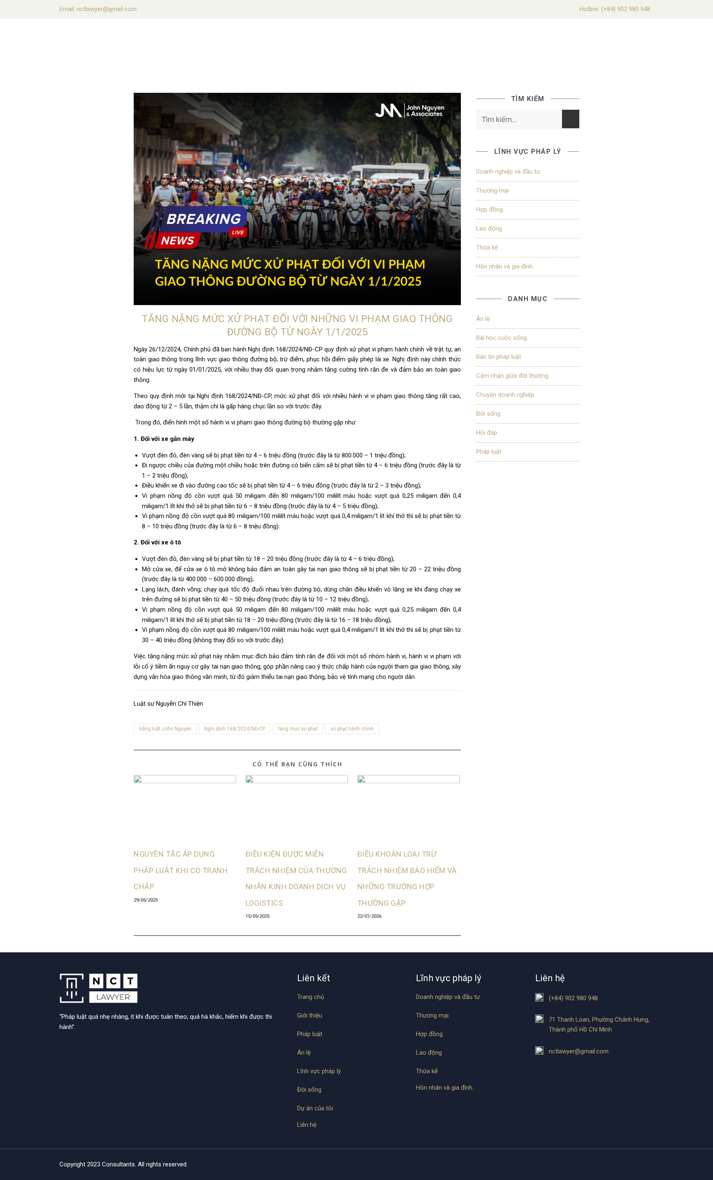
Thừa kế (487, 247)
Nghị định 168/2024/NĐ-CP (234, 729)
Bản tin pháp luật (498, 356)
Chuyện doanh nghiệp (505, 394)
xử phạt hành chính (352, 729)
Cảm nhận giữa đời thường (512, 375)
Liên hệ (306, 1125)
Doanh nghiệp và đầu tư (508, 171)
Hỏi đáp (486, 432)
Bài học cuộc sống (501, 338)
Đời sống (488, 413)
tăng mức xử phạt (298, 729)
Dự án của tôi (315, 1108)
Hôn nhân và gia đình (504, 266)
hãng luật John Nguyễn (165, 729)
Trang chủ (310, 997)
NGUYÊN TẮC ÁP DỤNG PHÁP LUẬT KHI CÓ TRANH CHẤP (181, 870)
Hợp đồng (489, 209)
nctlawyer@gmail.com (579, 1051)
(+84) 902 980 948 (625, 9)
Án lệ (483, 319)
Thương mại (492, 190)
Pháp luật (488, 451)
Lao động (489, 228)
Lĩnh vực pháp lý (319, 1071)
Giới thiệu (309, 1016)
